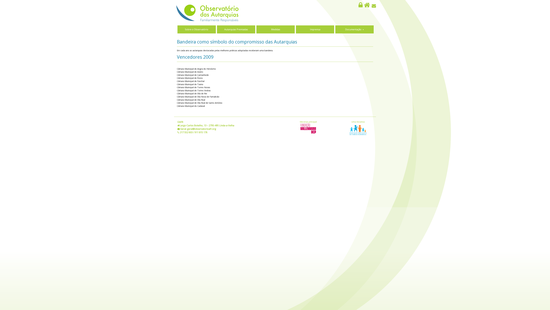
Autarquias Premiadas (236, 29)
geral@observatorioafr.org (201, 128)
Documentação (353, 29)
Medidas (275, 29)
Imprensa (315, 29)
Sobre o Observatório (196, 29)
